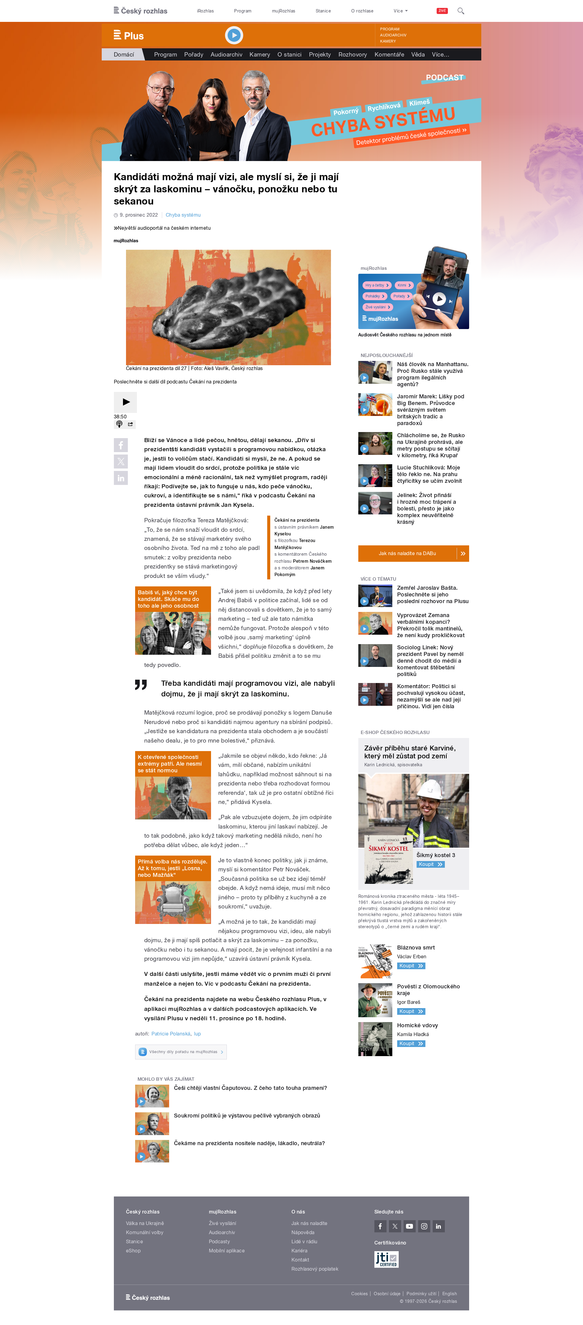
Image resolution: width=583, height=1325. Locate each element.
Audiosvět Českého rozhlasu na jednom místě (405, 334)
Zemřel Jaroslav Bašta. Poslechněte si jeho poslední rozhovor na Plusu (433, 594)
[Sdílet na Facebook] (121, 445)
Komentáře (389, 54)
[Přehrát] (125, 402)
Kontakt (300, 1260)
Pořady (193, 54)
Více (440, 54)
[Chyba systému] (291, 110)
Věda (418, 54)
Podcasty (219, 1241)
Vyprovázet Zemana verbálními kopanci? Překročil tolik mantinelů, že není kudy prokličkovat (431, 625)
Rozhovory (353, 54)
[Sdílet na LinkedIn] (121, 478)
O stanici (290, 54)
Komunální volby (144, 1232)
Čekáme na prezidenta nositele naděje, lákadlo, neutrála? (249, 1143)
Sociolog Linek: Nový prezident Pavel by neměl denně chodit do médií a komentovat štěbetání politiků (430, 660)
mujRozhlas (283, 11)
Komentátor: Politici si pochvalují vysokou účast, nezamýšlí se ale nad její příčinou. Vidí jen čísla (431, 696)
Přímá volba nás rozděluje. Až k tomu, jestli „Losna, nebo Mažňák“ (172, 868)
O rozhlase (362, 11)
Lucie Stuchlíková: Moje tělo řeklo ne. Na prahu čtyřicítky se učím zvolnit (429, 474)
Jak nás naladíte (310, 1223)
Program (242, 11)
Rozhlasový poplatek (315, 1269)
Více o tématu (379, 579)
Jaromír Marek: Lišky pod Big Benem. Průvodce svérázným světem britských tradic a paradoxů (431, 409)
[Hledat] (461, 11)
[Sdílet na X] (121, 462)
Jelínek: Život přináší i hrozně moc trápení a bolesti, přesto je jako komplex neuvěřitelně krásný (426, 508)
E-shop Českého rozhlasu (395, 732)
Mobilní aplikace (227, 1251)
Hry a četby (375, 285)
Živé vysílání (376, 307)
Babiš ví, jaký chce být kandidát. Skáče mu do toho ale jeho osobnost (168, 599)
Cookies (359, 1293)
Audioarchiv (393, 35)
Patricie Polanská (171, 1034)
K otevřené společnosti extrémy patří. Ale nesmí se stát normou (170, 764)
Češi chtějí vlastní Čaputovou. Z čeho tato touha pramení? (250, 1088)
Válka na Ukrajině (145, 1223)
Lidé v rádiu (305, 1241)
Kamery (388, 41)
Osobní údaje (387, 1293)
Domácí (124, 54)
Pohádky (373, 296)
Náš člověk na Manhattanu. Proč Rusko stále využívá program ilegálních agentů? (433, 374)
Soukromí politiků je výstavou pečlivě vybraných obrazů (247, 1115)
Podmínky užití (421, 1293)
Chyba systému (183, 215)
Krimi (402, 285)
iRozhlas (205, 11)
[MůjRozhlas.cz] (126, 241)
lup (197, 1034)
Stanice (323, 11)
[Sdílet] (130, 424)
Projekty (320, 54)
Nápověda (303, 1232)
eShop (133, 1251)
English (449, 1293)
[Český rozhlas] (140, 11)
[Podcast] (119, 424)
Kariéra (299, 1251)
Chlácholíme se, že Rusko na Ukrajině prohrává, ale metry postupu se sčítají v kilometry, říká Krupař (431, 445)
